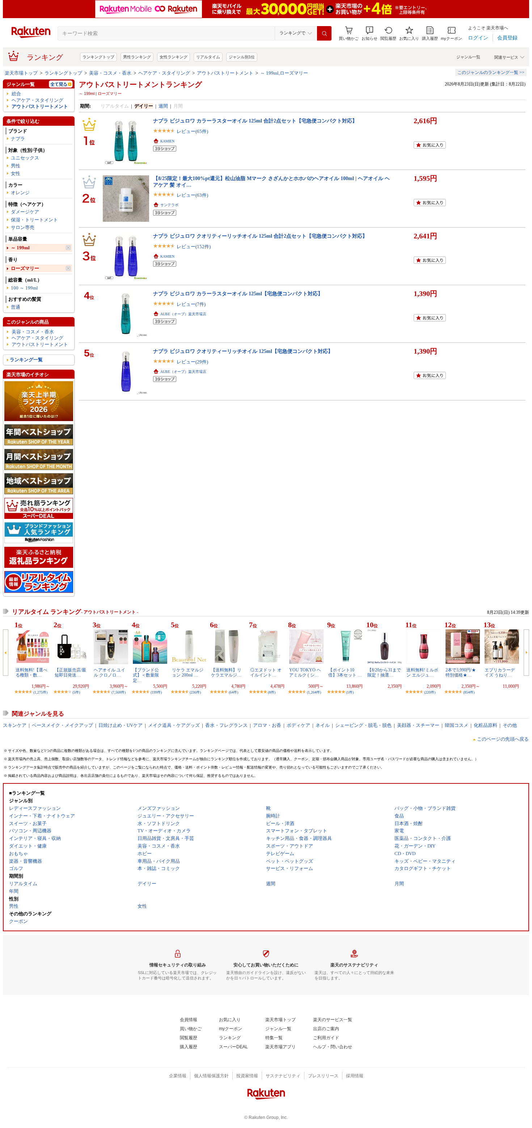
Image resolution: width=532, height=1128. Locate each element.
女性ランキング (173, 57)
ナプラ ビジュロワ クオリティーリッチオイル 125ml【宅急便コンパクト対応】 (243, 351)
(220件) (429, 692)
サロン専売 (22, 227)
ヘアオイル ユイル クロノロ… (109, 672)
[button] (369, 33)
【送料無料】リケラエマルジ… (226, 672)
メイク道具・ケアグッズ (174, 725)
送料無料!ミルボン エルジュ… (422, 672)
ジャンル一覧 (468, 57)
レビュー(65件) (192, 131)
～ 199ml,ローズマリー (284, 73)
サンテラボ (169, 205)
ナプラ (18, 138)
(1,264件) (314, 692)
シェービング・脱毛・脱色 (363, 725)
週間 (163, 106)
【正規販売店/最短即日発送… (70, 672)
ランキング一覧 (26, 359)
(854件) (468, 692)
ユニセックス (25, 158)
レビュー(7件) (191, 304)
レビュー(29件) (192, 362)
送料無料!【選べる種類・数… (31, 672)
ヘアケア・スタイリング (164, 73)
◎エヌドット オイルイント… (266, 672)
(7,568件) (118, 692)
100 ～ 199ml (24, 288)
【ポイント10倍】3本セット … (345, 672)
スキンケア (14, 725)
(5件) (76, 692)
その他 (510, 725)
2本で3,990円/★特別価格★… (461, 672)
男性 (15, 165)
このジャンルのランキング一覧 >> (490, 72)
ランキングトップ (98, 57)
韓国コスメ (456, 725)
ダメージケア (25, 212)
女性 (15, 173)
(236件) (195, 692)
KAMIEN (167, 141)
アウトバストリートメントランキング (140, 84)
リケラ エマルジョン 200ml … (187, 672)
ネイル (323, 725)
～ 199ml (20, 247)
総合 (16, 93)
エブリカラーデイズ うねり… (500, 672)
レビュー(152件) (194, 246)
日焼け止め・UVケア (120, 725)
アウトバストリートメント (225, 73)
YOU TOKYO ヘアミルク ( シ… (305, 672)
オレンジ (20, 192)
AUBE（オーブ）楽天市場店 (183, 314)
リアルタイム (208, 57)
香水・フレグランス (226, 725)
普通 (15, 307)
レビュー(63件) (192, 195)
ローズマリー (25, 268)
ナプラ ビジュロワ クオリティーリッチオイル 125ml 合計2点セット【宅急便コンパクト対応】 (260, 236)
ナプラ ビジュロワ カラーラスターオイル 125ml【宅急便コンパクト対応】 (238, 293)
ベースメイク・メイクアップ (62, 725)
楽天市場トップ (21, 73)
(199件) (156, 692)
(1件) (350, 692)
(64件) (233, 692)
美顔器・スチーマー (418, 725)
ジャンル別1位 (242, 57)
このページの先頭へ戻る (503, 739)
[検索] (324, 33)
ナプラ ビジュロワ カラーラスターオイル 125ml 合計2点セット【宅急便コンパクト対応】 (255, 121)
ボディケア (298, 725)
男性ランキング (137, 57)
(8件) (271, 692)
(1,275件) (40, 692)
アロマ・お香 (267, 725)
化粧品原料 (485, 725)
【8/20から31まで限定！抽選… (384, 672)
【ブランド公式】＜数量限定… (146, 675)
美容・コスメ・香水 (110, 73)
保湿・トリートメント (34, 219)
